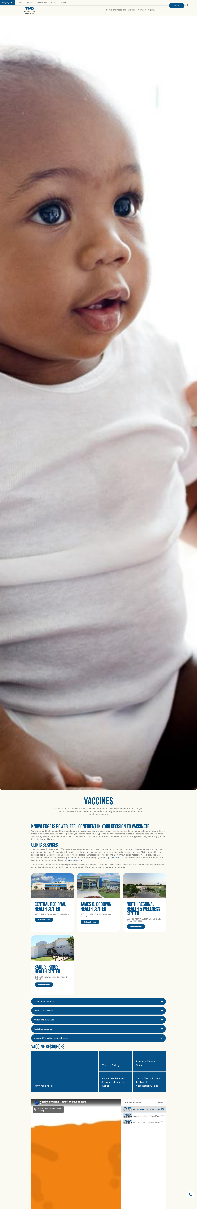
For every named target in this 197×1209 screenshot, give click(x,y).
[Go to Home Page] (29, 10)
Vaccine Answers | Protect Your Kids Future (146, 1122)
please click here (116, 857)
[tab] (143, 1109)
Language (6, 2)
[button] (187, 5)
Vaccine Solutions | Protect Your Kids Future (146, 1109)
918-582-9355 (75, 860)
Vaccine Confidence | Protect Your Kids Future (146, 1116)
